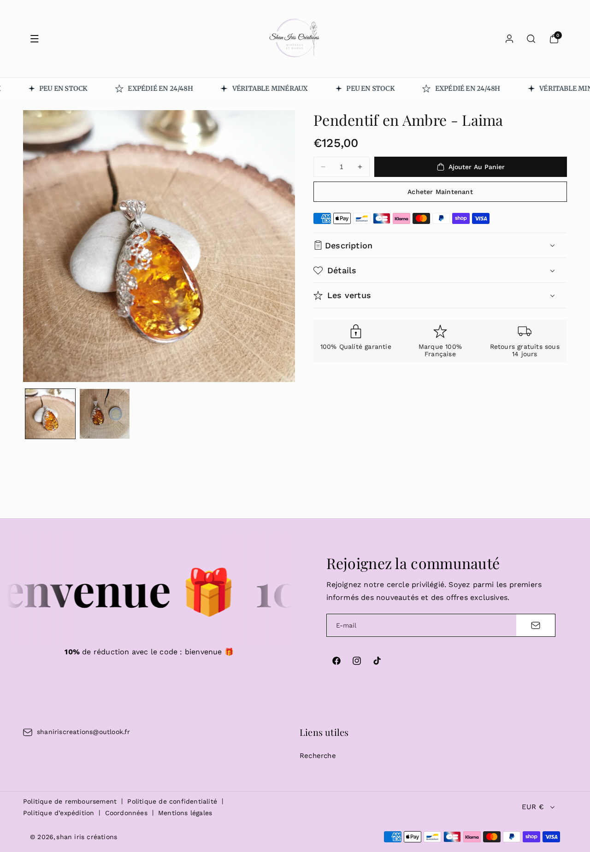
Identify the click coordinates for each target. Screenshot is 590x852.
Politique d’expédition (58, 813)
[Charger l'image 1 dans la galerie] (50, 414)
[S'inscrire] (535, 625)
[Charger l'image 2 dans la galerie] (105, 414)
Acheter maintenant (440, 191)
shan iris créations (86, 836)
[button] (34, 39)
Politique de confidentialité (172, 801)
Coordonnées (126, 813)
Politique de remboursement (70, 801)
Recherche (318, 756)
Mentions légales (185, 813)
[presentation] (159, 246)
